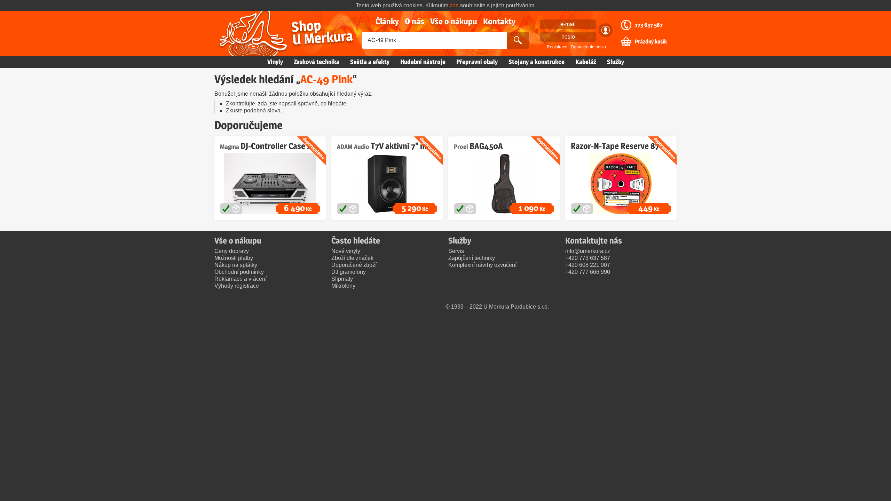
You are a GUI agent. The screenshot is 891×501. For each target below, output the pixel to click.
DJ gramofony (348, 272)
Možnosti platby (233, 258)
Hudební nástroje (423, 61)
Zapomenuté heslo (588, 47)
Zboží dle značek (352, 258)
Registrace (557, 47)
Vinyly (275, 61)
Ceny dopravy (231, 251)
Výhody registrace (236, 286)
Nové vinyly (345, 251)
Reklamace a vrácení (240, 279)
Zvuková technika (316, 61)
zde (454, 5)
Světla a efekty (369, 61)
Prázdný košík (651, 42)
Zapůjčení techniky (471, 258)
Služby (615, 61)
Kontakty (499, 21)
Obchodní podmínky (239, 272)
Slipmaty (342, 279)
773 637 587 (649, 25)
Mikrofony (343, 286)
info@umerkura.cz (587, 251)
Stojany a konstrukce (536, 61)
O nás (414, 21)
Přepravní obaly (477, 61)
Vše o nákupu (453, 21)
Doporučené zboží (354, 265)
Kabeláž (585, 61)
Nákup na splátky (235, 265)
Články (387, 21)
